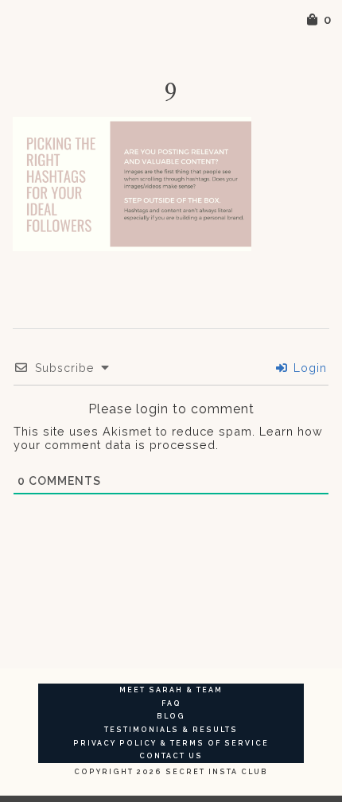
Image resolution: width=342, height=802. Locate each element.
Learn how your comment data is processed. (168, 437)
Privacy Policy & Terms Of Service (171, 743)
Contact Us (171, 756)
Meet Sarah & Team (171, 690)
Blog (171, 716)
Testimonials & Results (171, 730)
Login (308, 368)
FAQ (171, 703)
